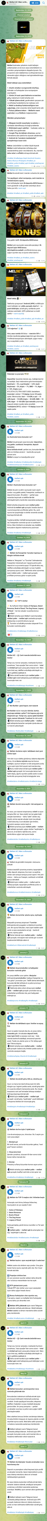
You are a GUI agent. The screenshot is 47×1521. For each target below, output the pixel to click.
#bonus (15, 161)
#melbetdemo (12, 781)
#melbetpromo (12, 1001)
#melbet (10, 158)
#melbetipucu (35, 839)
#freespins (22, 161)
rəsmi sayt (22, 188)
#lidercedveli (22, 945)
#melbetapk (36, 462)
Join (36, 3)
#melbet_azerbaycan (36, 163)
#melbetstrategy (35, 781)
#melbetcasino (28, 465)
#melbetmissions (24, 892)
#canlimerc (30, 685)
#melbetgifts (23, 1001)
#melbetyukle (27, 462)
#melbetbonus (32, 631)
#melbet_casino (13, 166)
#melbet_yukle (12, 163)
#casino (38, 158)
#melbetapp (18, 158)
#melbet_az (31, 161)
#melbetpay (29, 1512)
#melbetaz (18, 462)
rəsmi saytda (18, 314)
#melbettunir (12, 945)
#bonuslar (29, 1442)
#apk (25, 158)
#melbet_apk (23, 163)
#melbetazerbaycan (14, 465)
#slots (9, 161)
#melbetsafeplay (13, 1056)
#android (30, 158)
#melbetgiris (12, 1106)
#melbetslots (12, 631)
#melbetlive (11, 685)
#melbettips (30, 1106)
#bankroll (23, 1056)
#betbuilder (20, 731)
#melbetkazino (24, 839)
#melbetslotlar (12, 839)
